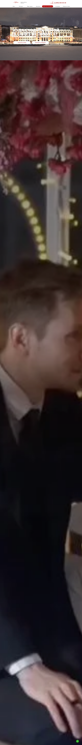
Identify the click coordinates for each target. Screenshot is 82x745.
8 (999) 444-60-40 (60, 3)
